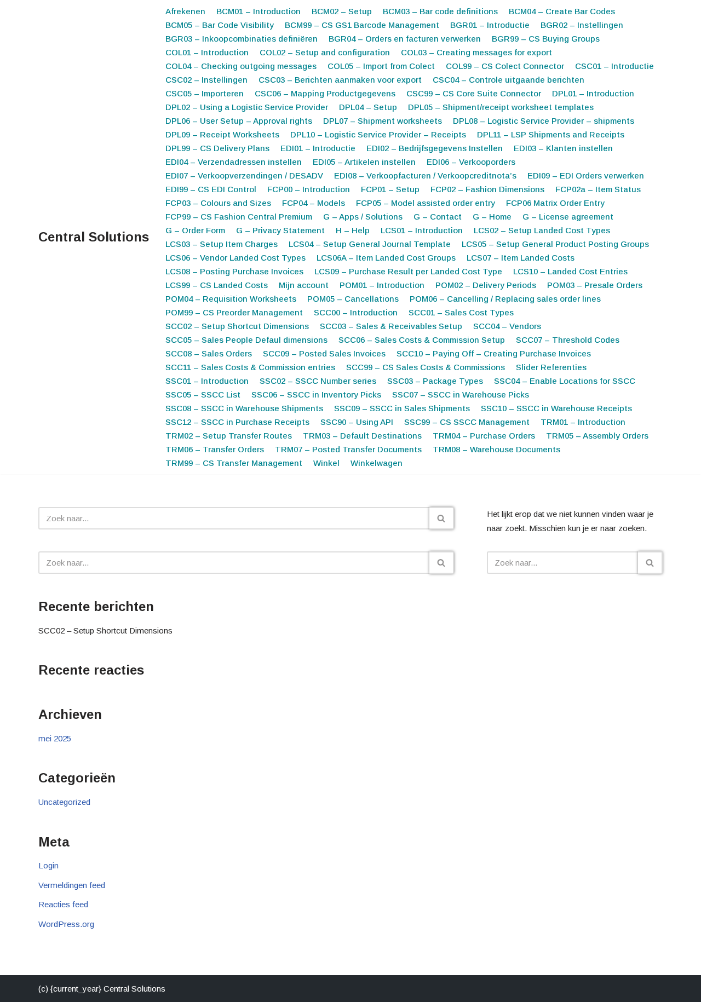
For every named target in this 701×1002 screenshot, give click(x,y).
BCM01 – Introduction (258, 11)
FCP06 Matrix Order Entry (555, 203)
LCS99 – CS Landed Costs (216, 285)
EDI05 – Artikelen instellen (364, 161)
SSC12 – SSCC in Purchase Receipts (237, 422)
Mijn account (304, 285)
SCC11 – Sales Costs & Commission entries (250, 367)
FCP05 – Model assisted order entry (425, 203)
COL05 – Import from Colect (381, 66)
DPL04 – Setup (368, 107)
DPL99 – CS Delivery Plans (217, 148)
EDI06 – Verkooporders (471, 161)
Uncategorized (64, 802)
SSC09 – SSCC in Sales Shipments (402, 408)
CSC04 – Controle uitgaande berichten (508, 79)
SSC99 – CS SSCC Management (467, 422)
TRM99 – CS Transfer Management (233, 463)
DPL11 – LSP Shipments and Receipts (550, 134)
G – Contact (437, 216)
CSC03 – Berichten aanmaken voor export (340, 79)
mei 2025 (54, 738)
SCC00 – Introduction (356, 312)
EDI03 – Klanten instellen (563, 148)
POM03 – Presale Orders (594, 285)
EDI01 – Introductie (317, 148)
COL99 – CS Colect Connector (505, 66)
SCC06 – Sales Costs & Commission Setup (421, 339)
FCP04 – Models (313, 203)
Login (48, 865)
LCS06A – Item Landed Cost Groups (386, 257)
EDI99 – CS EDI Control (210, 189)
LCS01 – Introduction (422, 230)
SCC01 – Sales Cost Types (461, 312)
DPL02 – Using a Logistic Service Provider (246, 107)
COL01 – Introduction (207, 52)
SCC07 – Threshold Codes (567, 339)
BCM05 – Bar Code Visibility (219, 25)
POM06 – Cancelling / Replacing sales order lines (505, 298)
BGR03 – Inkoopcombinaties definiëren (241, 38)
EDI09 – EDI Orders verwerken (585, 175)
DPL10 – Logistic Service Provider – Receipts (378, 134)
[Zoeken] (441, 518)
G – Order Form (195, 230)
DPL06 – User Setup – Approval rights (238, 120)
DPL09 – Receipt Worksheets (222, 134)
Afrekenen (185, 11)
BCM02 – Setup (342, 11)
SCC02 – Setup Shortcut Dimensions (237, 326)
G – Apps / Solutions (363, 216)
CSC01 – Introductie (614, 66)
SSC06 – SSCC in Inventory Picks (316, 394)
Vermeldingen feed (71, 885)
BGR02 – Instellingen (582, 25)
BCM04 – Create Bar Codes (562, 11)
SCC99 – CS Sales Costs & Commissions (425, 367)
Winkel (326, 463)
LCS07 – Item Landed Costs (520, 257)
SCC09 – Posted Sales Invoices (324, 353)
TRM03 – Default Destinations (362, 435)
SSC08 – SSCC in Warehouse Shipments (244, 408)
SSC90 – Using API (356, 422)
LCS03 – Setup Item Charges (221, 244)
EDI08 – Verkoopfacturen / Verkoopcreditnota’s (425, 175)
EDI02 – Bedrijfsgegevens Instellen (434, 148)
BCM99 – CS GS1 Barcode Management (362, 25)
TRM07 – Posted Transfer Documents (348, 449)
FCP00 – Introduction (308, 189)
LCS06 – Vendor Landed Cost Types (235, 257)
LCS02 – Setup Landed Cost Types (542, 230)
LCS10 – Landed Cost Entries (570, 271)
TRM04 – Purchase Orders (484, 435)
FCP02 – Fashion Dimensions (487, 189)
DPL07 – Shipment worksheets (382, 120)
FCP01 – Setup (390, 189)
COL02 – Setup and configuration (325, 52)
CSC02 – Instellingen (206, 79)
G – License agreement (567, 216)
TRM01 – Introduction (583, 422)
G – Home (492, 216)
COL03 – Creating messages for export (476, 52)
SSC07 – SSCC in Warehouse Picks (460, 394)
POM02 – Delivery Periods (485, 285)
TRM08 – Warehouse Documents (496, 449)
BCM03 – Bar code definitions (440, 11)
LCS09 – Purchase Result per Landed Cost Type (408, 271)
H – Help (353, 230)
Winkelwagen (376, 463)
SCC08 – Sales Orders (208, 353)
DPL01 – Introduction (593, 93)
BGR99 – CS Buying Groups (546, 38)
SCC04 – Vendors (507, 326)
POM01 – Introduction (382, 285)
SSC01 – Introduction (207, 380)
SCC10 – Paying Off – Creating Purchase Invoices (494, 353)
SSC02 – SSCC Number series (318, 380)
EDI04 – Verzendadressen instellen (233, 161)
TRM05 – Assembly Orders (597, 435)
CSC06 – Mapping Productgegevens (325, 93)
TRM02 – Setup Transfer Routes (228, 435)
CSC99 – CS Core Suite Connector (473, 93)
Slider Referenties (551, 367)
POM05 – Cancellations (353, 298)
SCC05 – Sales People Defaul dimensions (246, 339)
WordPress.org (66, 924)
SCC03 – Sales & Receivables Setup (391, 326)
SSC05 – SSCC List (202, 394)
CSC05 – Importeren (204, 93)
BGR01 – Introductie (490, 25)
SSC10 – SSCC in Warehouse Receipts (556, 408)
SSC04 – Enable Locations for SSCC (564, 380)
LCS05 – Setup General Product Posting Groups (555, 244)
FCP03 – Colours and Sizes (218, 203)
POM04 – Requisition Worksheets (230, 298)
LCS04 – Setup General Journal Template (370, 244)
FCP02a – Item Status (598, 189)
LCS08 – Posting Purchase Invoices (234, 271)
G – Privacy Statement (280, 230)
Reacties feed (63, 904)
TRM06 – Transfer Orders (214, 449)
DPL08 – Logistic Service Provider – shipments (543, 120)
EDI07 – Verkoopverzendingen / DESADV (244, 175)
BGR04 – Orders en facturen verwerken (405, 38)
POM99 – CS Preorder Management (234, 312)
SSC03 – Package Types (435, 380)
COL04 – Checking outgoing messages (241, 66)
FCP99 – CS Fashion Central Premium (238, 216)
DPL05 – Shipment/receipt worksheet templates (501, 107)
